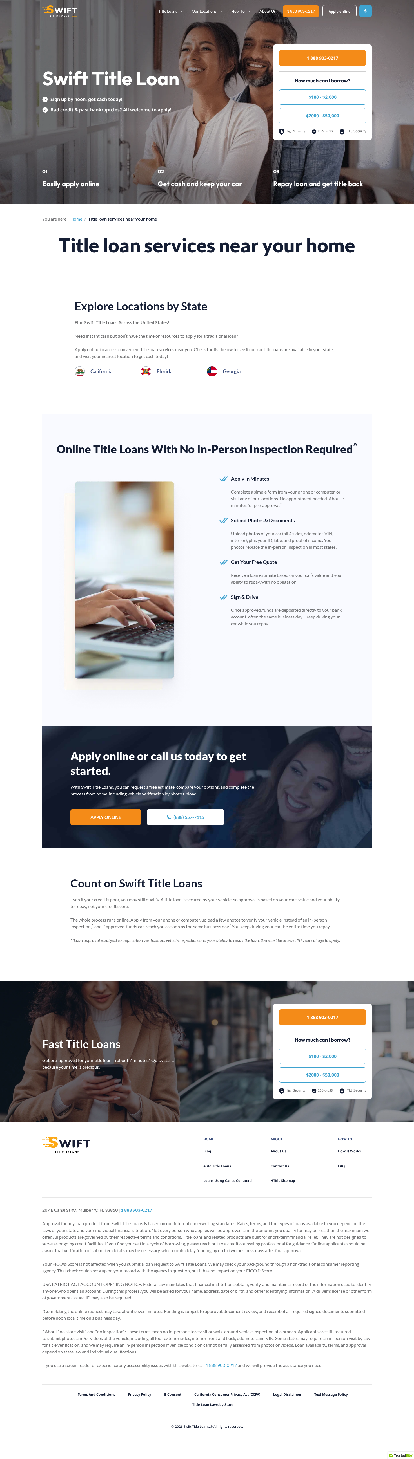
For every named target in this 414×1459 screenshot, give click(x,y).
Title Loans (167, 11)
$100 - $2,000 (323, 97)
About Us (267, 11)
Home (76, 218)
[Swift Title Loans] (59, 11)
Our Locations (204, 11)
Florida (164, 371)
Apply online (105, 817)
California (101, 371)
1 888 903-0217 (301, 11)
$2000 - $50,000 (322, 116)
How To (238, 11)
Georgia (232, 371)
